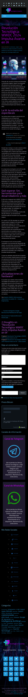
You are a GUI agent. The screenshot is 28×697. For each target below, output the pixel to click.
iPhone (4, 623)
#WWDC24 (9, 135)
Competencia (16, 613)
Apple (17, 47)
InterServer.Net (18, 694)
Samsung (10, 629)
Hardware (3, 50)
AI (16, 609)
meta (20, 623)
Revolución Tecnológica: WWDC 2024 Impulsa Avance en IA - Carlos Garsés (13, 341)
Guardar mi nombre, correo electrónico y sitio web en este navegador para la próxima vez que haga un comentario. (13, 382)
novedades (11, 625)
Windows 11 (9, 633)
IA (6, 50)
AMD (18, 609)
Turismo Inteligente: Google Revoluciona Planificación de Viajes (11, 312)
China (3, 613)
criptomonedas (7, 615)
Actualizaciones (5, 49)
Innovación (10, 50)
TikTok (14, 631)
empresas (11, 617)
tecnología (10, 52)
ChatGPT (20, 611)
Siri (6, 52)
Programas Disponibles (9, 650)
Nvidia (16, 625)
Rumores (3, 52)
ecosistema (19, 49)
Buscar (3, 390)
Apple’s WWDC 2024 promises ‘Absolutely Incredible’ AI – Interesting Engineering (12, 299)
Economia (16, 615)
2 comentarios (12, 47)
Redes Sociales (12, 627)
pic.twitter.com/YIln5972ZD (14, 139)
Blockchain (15, 611)
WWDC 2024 (16, 52)
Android (22, 609)
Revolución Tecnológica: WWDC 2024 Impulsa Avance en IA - (13, 337)
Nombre (4, 367)
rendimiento (4, 629)
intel (12, 619)
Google (22, 617)
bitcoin (9, 611)
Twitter (18, 631)
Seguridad (16, 629)
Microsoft (4, 625)
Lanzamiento (10, 623)
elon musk (5, 617)
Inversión (23, 621)
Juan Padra (13, 692)
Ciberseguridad (8, 613)
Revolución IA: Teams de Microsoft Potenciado (11, 317)
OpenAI (20, 625)
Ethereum (16, 617)
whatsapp (3, 633)
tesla (11, 631)
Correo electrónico (7, 371)
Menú (4, 16)
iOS (2, 623)
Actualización (11, 609)
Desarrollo (14, 49)
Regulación (18, 627)
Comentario (5, 354)
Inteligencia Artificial (17, 50)
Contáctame (21, 650)
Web (2, 375)
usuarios (21, 631)
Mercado (16, 623)
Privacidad (4, 627)
